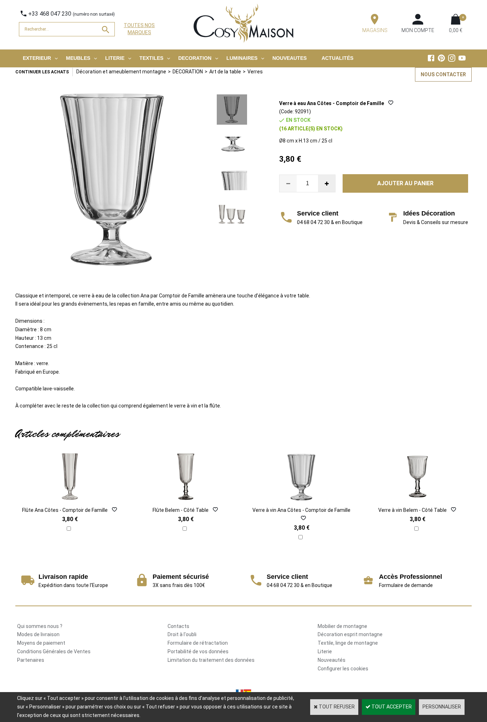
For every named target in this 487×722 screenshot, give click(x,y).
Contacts (178, 626)
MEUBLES (78, 58)
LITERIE (114, 58)
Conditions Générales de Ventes (54, 651)
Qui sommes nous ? (39, 626)
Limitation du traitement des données (211, 660)
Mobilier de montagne (342, 626)
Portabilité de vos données (198, 651)
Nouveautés (331, 660)
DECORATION (194, 58)
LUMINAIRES (241, 58)
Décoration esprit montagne (350, 634)
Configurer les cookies (343, 668)
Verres (255, 71)
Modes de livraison (38, 634)
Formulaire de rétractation (198, 643)
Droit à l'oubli (182, 634)
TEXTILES (151, 58)
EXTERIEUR (37, 58)
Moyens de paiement (41, 643)
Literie (325, 651)
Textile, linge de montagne (348, 643)
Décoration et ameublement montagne (121, 71)
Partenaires (30, 660)
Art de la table (225, 71)
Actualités (337, 58)
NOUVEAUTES (289, 58)
